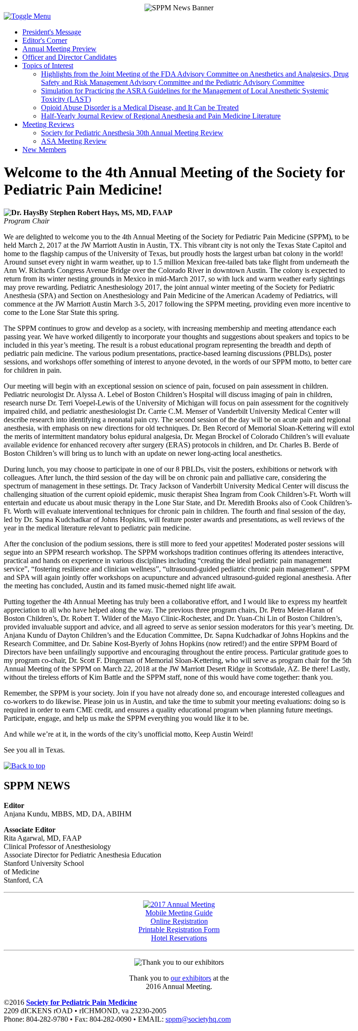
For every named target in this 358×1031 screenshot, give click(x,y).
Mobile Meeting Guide (179, 913)
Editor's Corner (44, 40)
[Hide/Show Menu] (27, 16)
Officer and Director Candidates (69, 57)
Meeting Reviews (48, 124)
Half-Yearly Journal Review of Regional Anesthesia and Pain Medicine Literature (161, 116)
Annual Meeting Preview (59, 49)
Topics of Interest (47, 66)
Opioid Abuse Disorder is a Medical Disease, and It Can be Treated (140, 107)
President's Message (51, 32)
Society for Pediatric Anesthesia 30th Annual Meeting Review (132, 133)
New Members (44, 149)
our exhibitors (191, 978)
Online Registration (179, 921)
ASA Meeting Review (74, 141)
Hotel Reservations (179, 938)
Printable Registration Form (179, 929)
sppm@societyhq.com (198, 1019)
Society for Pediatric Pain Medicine (81, 1002)
